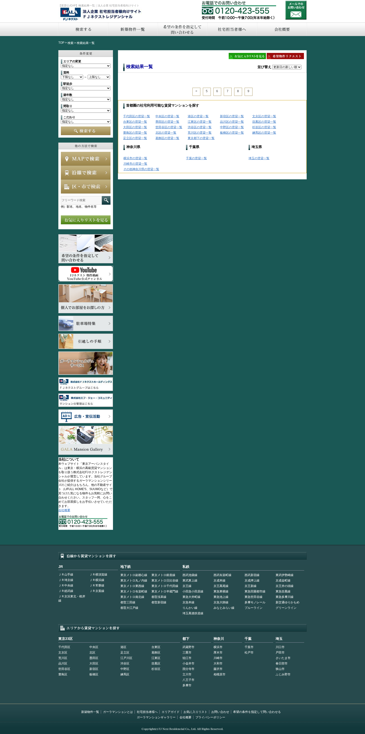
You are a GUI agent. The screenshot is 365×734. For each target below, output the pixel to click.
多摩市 (186, 685)
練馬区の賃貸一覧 (264, 132)
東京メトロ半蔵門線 (164, 591)
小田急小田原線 (192, 591)
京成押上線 (252, 580)
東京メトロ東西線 (132, 586)
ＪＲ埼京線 (65, 580)
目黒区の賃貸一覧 (264, 121)
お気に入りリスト (195, 712)
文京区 (62, 652)
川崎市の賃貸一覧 (135, 163)
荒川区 (62, 658)
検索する (83, 29)
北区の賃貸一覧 (165, 132)
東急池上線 (221, 597)
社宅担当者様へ (147, 712)
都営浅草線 (158, 597)
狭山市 (280, 669)
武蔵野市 (188, 647)
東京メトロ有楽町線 (133, 591)
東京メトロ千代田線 (164, 586)
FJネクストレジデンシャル (101, 14)
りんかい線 (189, 608)
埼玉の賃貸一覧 (259, 158)
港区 (123, 647)
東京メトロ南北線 (132, 597)
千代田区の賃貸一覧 (136, 116)
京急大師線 (221, 602)
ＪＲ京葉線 (96, 591)
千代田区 (64, 647)
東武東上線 (189, 580)
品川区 (62, 663)
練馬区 (124, 674)
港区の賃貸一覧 (198, 116)
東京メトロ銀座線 (163, 575)
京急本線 (188, 602)
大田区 (93, 663)
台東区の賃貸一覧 (135, 121)
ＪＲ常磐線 (96, 585)
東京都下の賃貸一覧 (201, 138)
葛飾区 (155, 652)
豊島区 (62, 674)
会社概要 (282, 29)
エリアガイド (171, 712)
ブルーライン (253, 608)
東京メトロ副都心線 (133, 575)
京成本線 (219, 580)
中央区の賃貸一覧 (167, 116)
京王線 (186, 586)
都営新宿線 (158, 602)
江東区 (155, 658)
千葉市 (249, 647)
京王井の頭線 (284, 586)
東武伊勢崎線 (284, 575)
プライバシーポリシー (210, 717)
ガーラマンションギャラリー (156, 717)
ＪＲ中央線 (65, 585)
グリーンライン (286, 608)
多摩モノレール (255, 602)
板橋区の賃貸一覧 (232, 132)
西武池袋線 (189, 575)
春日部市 (282, 663)
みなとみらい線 (224, 608)
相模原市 (219, 674)
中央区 (93, 647)
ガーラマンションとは (118, 712)
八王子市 (188, 680)
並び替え (264, 67)
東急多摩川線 (284, 597)
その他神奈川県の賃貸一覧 (141, 169)
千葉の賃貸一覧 (196, 158)
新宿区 (93, 669)
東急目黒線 (283, 591)
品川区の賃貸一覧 (232, 121)
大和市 (218, 663)
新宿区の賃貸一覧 (232, 116)
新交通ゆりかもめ (287, 602)
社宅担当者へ (232, 29)
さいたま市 (283, 658)
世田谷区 (64, 669)
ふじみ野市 (283, 674)
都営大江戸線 (129, 608)
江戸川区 (126, 658)
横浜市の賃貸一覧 (135, 158)
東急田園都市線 (255, 591)
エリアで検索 (85, 186)
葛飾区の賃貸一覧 (167, 138)
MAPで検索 (85, 159)
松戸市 (249, 652)
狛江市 (186, 658)
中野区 (124, 669)
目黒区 (155, 663)
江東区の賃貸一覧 (200, 121)
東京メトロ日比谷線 (164, 580)
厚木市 (218, 652)
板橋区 (93, 674)
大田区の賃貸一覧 (135, 127)
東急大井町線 (191, 597)
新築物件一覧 (132, 29)
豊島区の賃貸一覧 (135, 132)
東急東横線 (221, 591)
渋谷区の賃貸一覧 (200, 127)
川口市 (280, 647)
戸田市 (280, 652)
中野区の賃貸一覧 (232, 127)
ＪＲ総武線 (65, 591)
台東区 (155, 647)
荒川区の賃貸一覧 (200, 132)
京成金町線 (283, 580)
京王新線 (250, 586)
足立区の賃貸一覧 (135, 138)
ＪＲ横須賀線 (98, 574)
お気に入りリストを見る (85, 219)
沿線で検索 (85, 173)
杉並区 (155, 669)
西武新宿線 (252, 575)
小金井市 (188, 663)
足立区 (124, 652)
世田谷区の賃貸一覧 (168, 127)
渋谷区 (124, 663)
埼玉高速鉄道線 (192, 613)
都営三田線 (127, 602)
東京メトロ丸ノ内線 (133, 580)
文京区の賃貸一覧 (264, 116)
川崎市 (218, 658)
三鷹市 (186, 652)
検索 (70, 43)
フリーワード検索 (106, 200)
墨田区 (93, 658)
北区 (92, 652)
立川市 (186, 674)
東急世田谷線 (253, 597)
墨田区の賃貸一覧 (167, 121)
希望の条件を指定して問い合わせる (182, 29)
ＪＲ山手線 (65, 574)
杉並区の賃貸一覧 (264, 127)
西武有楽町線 (222, 575)
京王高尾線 (221, 586)
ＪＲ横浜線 (96, 580)
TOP (61, 42)
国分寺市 (188, 669)
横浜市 (218, 647)
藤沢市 (218, 669)
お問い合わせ (296, 10)
